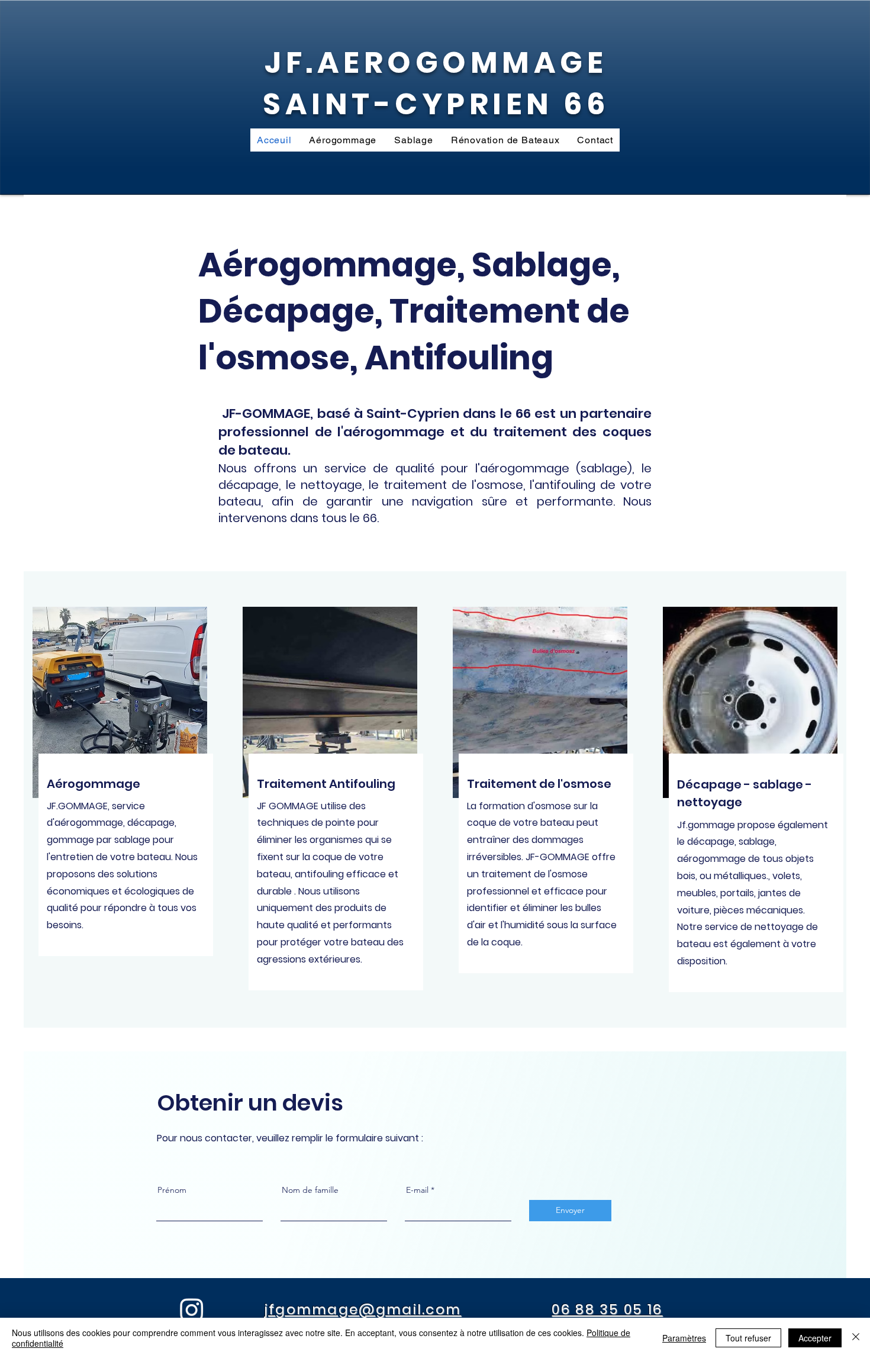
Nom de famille (310, 1190)
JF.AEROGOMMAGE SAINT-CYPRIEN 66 (436, 83)
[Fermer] (856, 1338)
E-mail (417, 1190)
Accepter (815, 1338)
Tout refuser (748, 1338)
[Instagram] (191, 1309)
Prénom (171, 1190)
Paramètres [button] (684, 1338)
